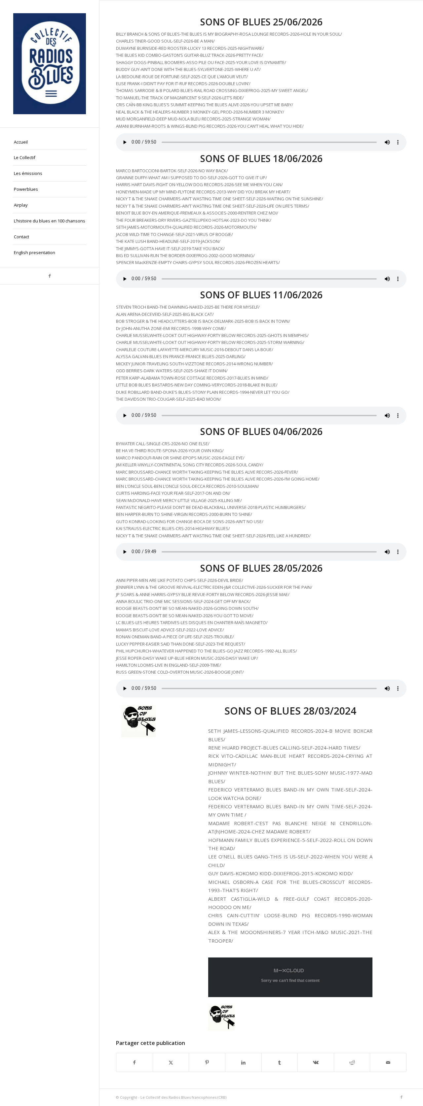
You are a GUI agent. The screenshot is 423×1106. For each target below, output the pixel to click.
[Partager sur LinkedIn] (243, 1062)
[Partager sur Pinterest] (207, 1062)
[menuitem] (49, 142)
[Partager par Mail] (388, 1062)
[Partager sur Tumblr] (280, 1062)
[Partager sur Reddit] (352, 1062)
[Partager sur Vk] (316, 1062)
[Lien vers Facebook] (49, 275)
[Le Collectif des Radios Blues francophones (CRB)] (49, 63)
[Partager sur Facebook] (134, 1062)
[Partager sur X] (171, 1062)
